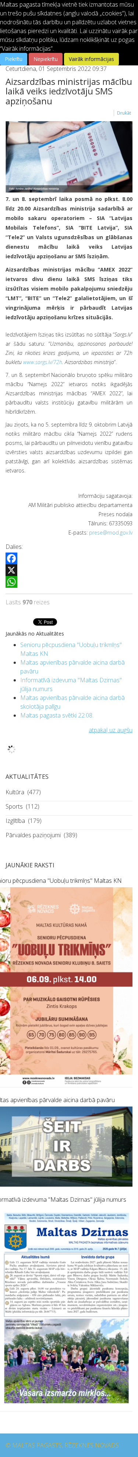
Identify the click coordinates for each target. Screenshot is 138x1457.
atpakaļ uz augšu (110, 730)
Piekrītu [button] (13, 58)
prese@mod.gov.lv (110, 532)
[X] (69, 570)
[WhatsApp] (69, 582)
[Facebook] (69, 558)
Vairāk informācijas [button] (91, 58)
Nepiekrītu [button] (45, 58)
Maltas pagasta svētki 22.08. (56, 715)
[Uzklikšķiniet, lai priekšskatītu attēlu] (69, 157)
